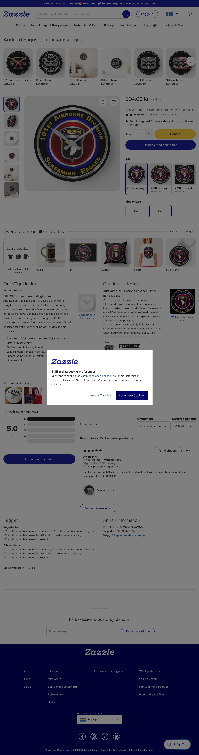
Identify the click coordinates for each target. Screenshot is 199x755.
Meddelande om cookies (101, 376)
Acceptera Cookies (132, 395)
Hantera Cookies (99, 395)
